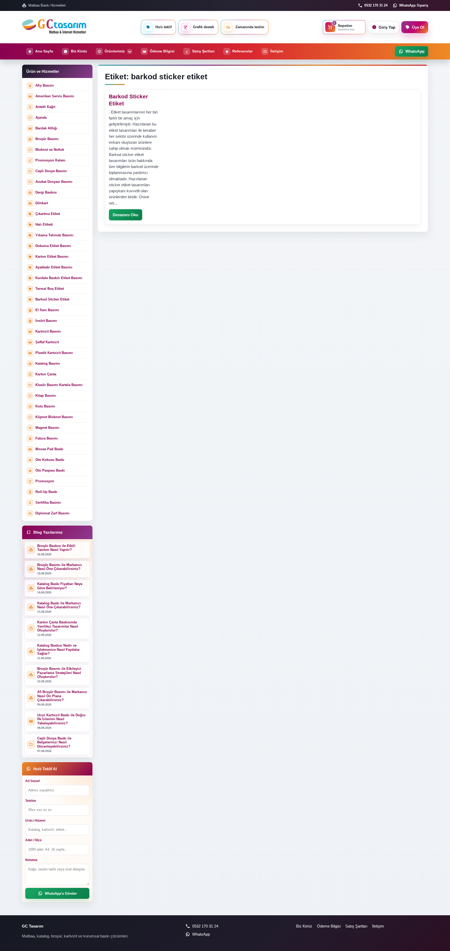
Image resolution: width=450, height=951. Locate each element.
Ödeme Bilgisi (329, 926)
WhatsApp (201, 934)
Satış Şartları (356, 926)
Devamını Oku (125, 215)
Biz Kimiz (304, 926)
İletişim (378, 926)
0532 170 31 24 (376, 5)
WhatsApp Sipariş (413, 5)
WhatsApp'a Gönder (61, 893)
